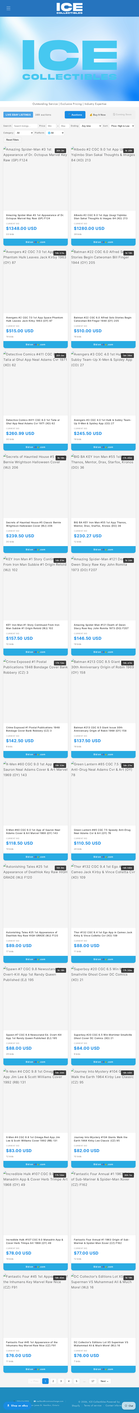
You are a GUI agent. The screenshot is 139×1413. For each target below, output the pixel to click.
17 (93, 1381)
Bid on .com (35, 242)
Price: (42, 126)
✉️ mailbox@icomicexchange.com (48, 1401)
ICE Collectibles (97, 1401)
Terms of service (93, 1405)
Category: (8, 132)
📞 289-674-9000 (21, 1401)
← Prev (34, 1381)
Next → (105, 1381)
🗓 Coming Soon (122, 114)
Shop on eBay (19, 1405)
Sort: (105, 126)
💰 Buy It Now (98, 114)
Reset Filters (12, 140)
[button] (8, 8)
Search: (7, 126)
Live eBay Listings (18, 114)
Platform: (40, 132)
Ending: (75, 126)
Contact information (116, 1405)
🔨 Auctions (75, 114)
